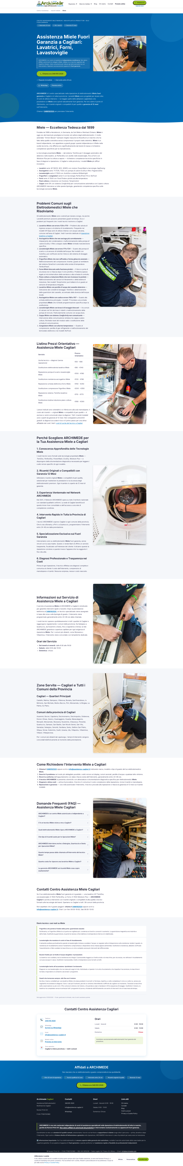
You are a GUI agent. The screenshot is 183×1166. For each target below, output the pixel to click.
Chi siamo (102, 4)
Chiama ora (140, 2)
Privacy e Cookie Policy (129, 1113)
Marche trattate (84, 4)
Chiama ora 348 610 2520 (52, 74)
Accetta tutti (143, 1159)
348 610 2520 (50, 1021)
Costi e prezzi (126, 1111)
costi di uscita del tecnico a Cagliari (69, 423)
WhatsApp (44, 85)
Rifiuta (120, 1159)
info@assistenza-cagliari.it (79, 769)
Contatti (110, 4)
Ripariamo (72, 4)
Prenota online (120, 4)
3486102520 (49, 111)
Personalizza (131, 1159)
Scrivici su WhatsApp (53, 1028)
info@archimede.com (129, 1151)
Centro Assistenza (42, 10)
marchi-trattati (55, 10)
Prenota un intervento (53, 1042)
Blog (95, 4)
